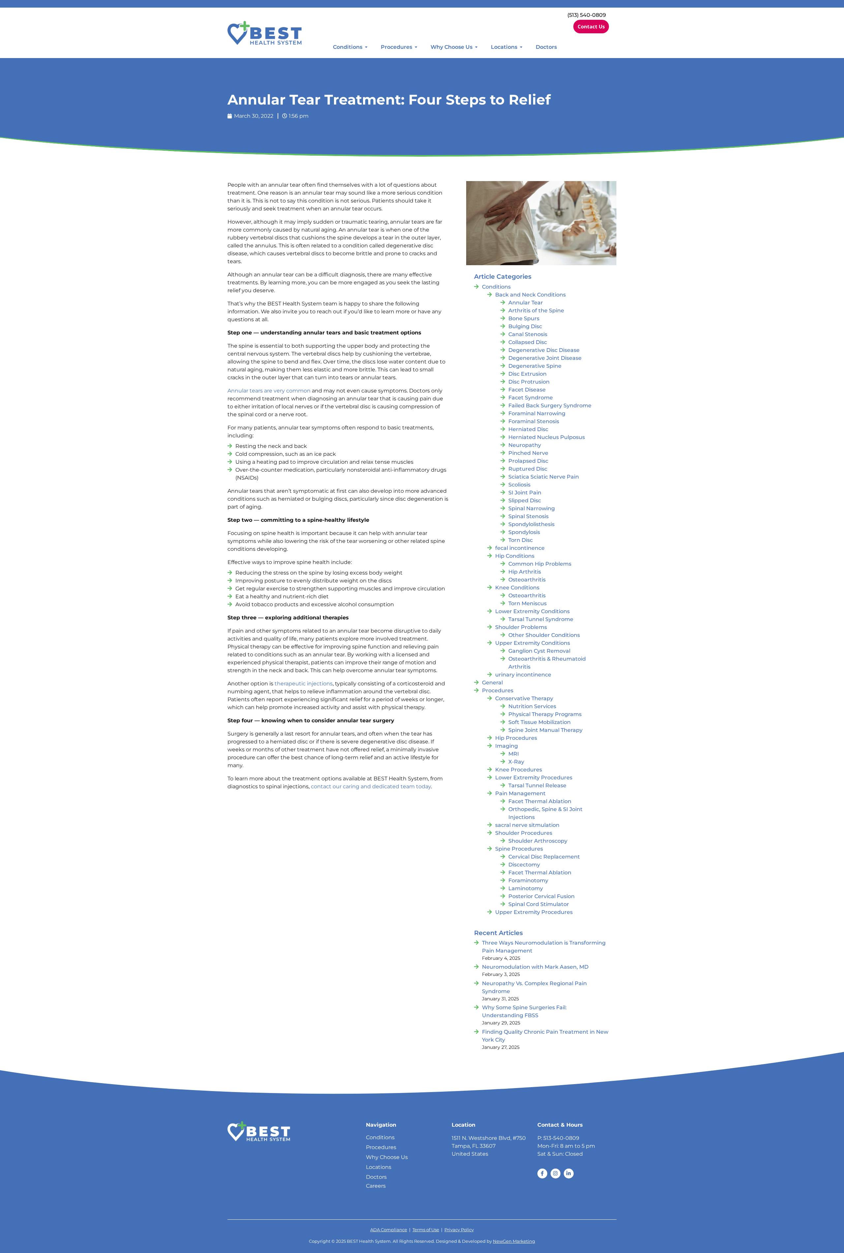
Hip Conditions (514, 556)
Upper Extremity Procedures (534, 912)
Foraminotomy (528, 880)
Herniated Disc (528, 429)
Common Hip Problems (539, 564)
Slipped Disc (524, 500)
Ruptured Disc (527, 469)
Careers (376, 1186)
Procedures (396, 47)
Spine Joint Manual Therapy (545, 730)
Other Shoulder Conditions (544, 635)
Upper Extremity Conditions (532, 643)
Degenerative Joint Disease (545, 358)
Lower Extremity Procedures (533, 777)
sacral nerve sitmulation (527, 825)
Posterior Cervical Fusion (541, 896)
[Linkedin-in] (569, 1173)
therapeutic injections (304, 683)
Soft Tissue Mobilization (539, 722)
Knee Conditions (517, 587)
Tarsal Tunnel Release (537, 785)
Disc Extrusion (527, 374)
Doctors (546, 47)
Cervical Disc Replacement (544, 857)
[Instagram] (555, 1173)
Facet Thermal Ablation (539, 801)
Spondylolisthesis (531, 524)
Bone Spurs (523, 318)
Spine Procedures (519, 849)
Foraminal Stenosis (533, 421)
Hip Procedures (516, 738)
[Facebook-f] (542, 1173)
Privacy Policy (459, 1229)
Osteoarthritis (527, 580)
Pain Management (520, 793)
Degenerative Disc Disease (544, 350)
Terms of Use (425, 1229)
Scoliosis (519, 485)
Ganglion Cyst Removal (539, 651)
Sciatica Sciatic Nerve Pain (543, 477)
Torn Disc (520, 540)
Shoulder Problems (521, 627)
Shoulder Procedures (523, 833)
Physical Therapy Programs (545, 714)
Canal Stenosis (527, 334)
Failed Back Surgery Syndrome (549, 405)
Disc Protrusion (529, 382)
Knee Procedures (518, 770)
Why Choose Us (451, 47)
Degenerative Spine (534, 366)
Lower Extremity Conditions (532, 611)
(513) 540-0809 (586, 15)
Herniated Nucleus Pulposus (546, 437)
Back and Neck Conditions (530, 295)
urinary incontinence (523, 675)
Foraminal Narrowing (536, 413)
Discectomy (524, 864)
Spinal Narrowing (531, 508)
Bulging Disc (525, 326)
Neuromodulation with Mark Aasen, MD (535, 967)
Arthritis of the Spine (536, 310)
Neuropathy (524, 445)
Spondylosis (524, 532)
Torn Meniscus (527, 603)
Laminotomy (525, 888)
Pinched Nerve (528, 453)
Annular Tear (525, 302)
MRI (513, 754)
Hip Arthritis (524, 572)
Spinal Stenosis (528, 516)
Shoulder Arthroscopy (537, 841)
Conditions (347, 47)
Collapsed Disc (527, 342)
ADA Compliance (388, 1229)
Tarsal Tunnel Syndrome (540, 619)
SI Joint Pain (524, 492)
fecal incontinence (520, 548)
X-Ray (516, 762)
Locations (504, 47)
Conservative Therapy (524, 698)
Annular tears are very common (269, 391)
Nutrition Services (532, 706)
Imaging (506, 746)
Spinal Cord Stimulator (538, 904)
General (492, 682)
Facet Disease (527, 390)
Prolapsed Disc (528, 461)
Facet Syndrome (530, 397)
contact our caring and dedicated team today (371, 786)
